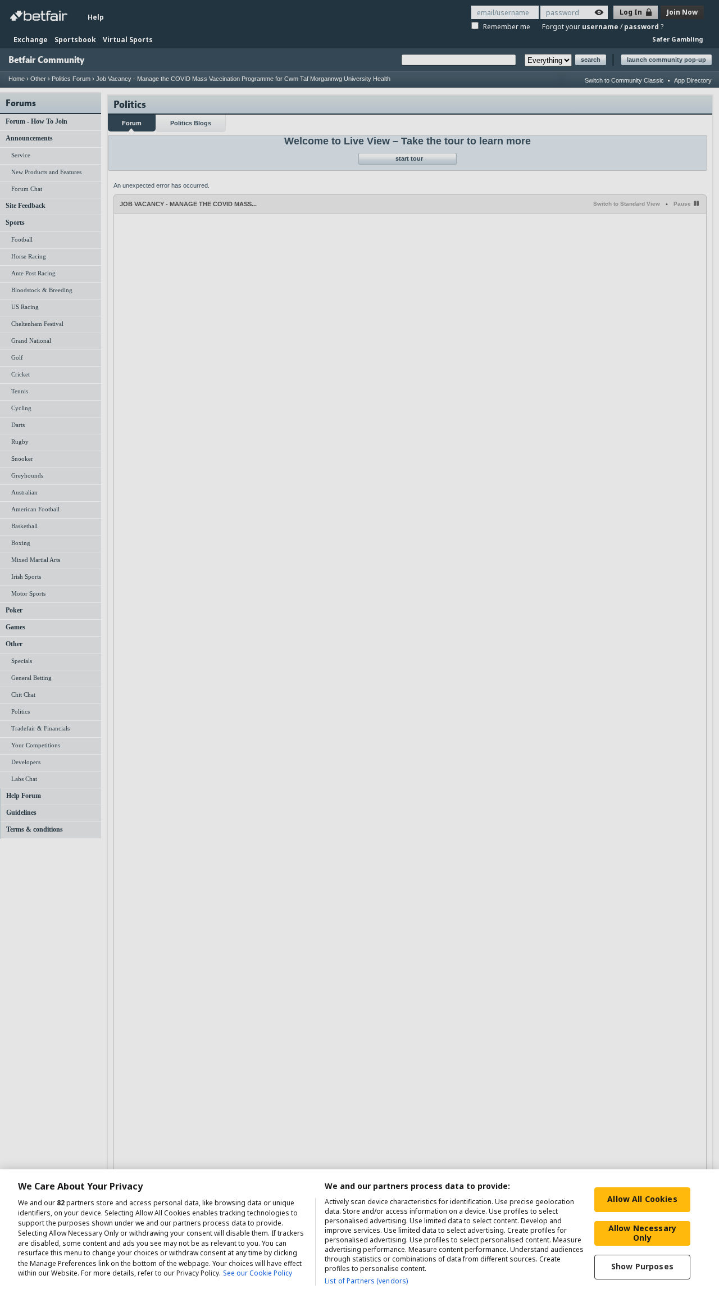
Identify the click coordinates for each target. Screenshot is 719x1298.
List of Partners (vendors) (366, 1281)
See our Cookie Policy (257, 1273)
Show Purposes (642, 1266)
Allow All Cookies (642, 1198)
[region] (359, 1233)
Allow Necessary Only (642, 1233)
